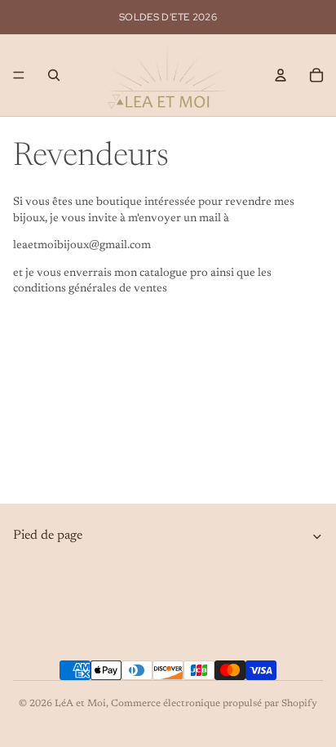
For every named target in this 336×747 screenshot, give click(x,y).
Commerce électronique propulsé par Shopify (214, 704)
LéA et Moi (80, 704)
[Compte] (280, 75)
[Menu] (19, 75)
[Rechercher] (54, 75)
